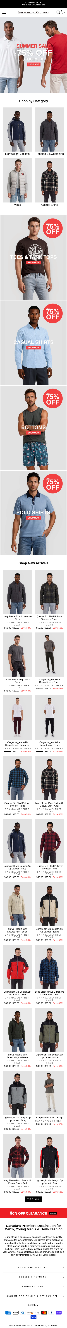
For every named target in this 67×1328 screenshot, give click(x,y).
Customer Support (32, 1268)
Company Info (32, 1286)
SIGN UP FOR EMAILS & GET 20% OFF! (33, 1296)
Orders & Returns (33, 1277)
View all (33, 1199)
